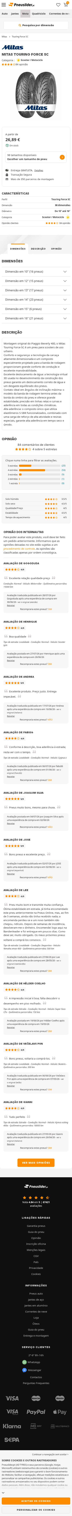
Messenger (34, 1370)
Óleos (36, 1323)
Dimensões (18, 248)
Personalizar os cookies (36, 1509)
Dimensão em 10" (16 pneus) (24, 271)
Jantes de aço (36, 1299)
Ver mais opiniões (36, 1162)
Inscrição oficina (36, 1243)
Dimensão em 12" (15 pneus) (24, 281)
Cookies (36, 1274)
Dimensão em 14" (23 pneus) (24, 300)
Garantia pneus (36, 1225)
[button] (36, 466)
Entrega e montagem (36, 1335)
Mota (25, 13)
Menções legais (36, 1250)
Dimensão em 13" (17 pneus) (24, 290)
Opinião (56, 248)
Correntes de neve (36, 1311)
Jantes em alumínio (36, 1305)
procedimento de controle (19, 548)
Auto (5, 13)
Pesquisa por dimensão (38, 25)
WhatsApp (34, 1362)
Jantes (15, 13)
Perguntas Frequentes (36, 1383)
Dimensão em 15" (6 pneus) (23, 309)
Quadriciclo (39, 13)
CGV (36, 1256)
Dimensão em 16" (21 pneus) (24, 318)
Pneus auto (36, 1293)
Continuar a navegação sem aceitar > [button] (50, 1454)
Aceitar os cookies (36, 1501)
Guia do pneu (36, 1232)
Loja (36, 1317)
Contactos (36, 1377)
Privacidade (36, 1268)
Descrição (38, 248)
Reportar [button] (11, 605)
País (36, 1262)
